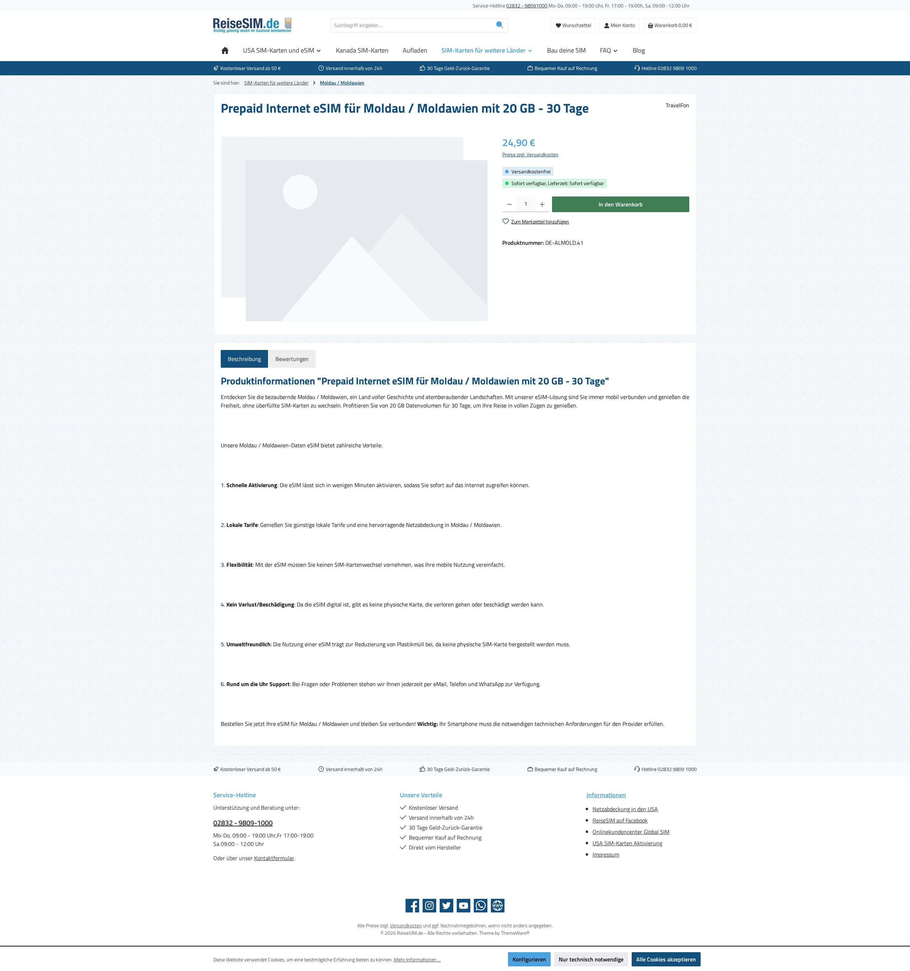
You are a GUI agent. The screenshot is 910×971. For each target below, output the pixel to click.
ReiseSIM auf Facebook (620, 820)
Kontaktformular (274, 858)
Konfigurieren (529, 959)
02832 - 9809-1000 (243, 823)
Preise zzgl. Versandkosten (530, 154)
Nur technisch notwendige (591, 959)
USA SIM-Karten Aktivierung (627, 843)
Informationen (606, 795)
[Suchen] (500, 25)
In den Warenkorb (621, 204)
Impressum (606, 854)
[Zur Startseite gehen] (252, 25)
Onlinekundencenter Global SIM (631, 831)
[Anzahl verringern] (509, 204)
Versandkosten (406, 925)
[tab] (244, 359)
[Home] (225, 50)
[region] (354, 228)
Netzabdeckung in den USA (625, 809)
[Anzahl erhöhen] (542, 204)
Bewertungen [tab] (292, 359)
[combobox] (411, 25)
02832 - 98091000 (526, 5)
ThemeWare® (515, 933)
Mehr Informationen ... (417, 959)
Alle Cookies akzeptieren (666, 959)
